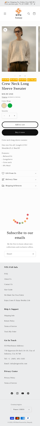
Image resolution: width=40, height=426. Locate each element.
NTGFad (16, 422)
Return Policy (9, 321)
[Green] (10, 105)
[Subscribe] (33, 254)
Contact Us (8, 284)
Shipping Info (9, 315)
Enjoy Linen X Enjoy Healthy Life (17, 300)
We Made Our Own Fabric (14, 295)
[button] (5, 13)
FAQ (6, 274)
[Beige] (4, 105)
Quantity (5, 111)
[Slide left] (15, 76)
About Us (8, 279)
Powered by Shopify (25, 422)
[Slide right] (25, 76)
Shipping (4, 97)
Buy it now (20, 132)
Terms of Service (10, 326)
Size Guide (8, 290)
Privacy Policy (9, 378)
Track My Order (10, 332)
